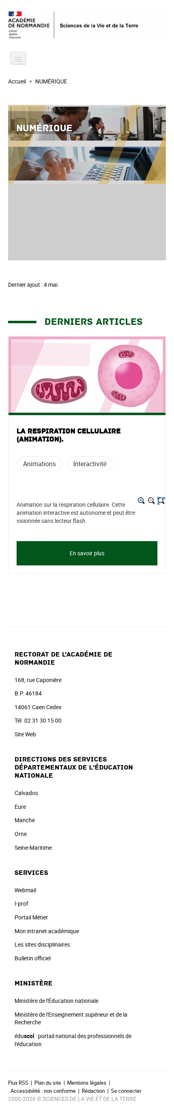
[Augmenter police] (141, 501)
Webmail (25, 890)
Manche (25, 820)
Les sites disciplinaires (42, 944)
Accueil (17, 81)
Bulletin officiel (33, 958)
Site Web (25, 734)
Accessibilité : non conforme (43, 1090)
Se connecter (126, 1090)
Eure (20, 806)
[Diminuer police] (151, 501)
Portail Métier (31, 917)
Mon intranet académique (47, 931)
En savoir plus (87, 553)
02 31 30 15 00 (43, 720)
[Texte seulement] (161, 501)
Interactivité (89, 463)
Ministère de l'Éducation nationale (56, 1000)
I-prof (21, 903)
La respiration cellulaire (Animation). (69, 435)
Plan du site (47, 1082)
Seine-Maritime (33, 847)
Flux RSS (18, 1082)
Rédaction (93, 1090)
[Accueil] (87, 24)
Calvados (26, 793)
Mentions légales (86, 1082)
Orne (21, 834)
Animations (39, 463)
